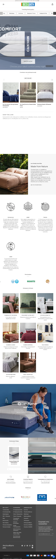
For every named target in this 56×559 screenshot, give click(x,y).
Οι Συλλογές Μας (6, 511)
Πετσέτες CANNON (28, 526)
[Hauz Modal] (45, 333)
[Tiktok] (24, 545)
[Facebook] (22, 545)
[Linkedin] (32, 545)
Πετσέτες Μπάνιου (28, 511)
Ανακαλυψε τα (28, 417)
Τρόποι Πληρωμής (17, 516)
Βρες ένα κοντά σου (28, 482)
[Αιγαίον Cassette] (45, 303)
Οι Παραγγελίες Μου (17, 511)
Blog (4, 518)
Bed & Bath (6, 558)
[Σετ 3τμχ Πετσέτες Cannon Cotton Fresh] (28, 92)
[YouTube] (32, 547)
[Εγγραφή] (52, 534)
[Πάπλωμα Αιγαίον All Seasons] (45, 92)
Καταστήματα (6, 514)
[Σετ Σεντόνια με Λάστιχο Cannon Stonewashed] (11, 92)
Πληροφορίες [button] (16, 507)
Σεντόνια (21, 13)
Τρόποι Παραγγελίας (17, 514)
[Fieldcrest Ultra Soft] (28, 303)
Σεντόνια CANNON (28, 524)
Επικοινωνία (5, 520)
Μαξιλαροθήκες (27, 516)
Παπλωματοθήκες (28, 522)
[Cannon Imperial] (28, 333)
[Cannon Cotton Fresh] (11, 303)
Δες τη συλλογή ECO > (36, 184)
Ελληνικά (6, 555)
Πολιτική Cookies (6, 526)
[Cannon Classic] (11, 333)
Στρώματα (26, 518)
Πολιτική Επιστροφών (11, 482)
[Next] (52, 80)
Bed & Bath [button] (5, 507)
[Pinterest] (27, 545)
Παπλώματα (26, 520)
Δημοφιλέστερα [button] (28, 507)
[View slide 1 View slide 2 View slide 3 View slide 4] (28, 43)
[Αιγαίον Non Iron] (11, 362)
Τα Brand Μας (6, 509)
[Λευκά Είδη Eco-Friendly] (14, 174)
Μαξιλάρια (11, 13)
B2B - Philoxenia (6, 516)
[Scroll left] (1, 13)
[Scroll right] (54, 13)
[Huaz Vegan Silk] (28, 362)
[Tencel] (45, 205)
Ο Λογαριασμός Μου (17, 509)
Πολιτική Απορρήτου (7, 524)
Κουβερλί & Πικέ (43, 13)
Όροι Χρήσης (5, 522)
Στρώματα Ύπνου (31, 13)
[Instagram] (29, 545)
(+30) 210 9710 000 (45, 482)
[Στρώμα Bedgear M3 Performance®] (14, 453)
